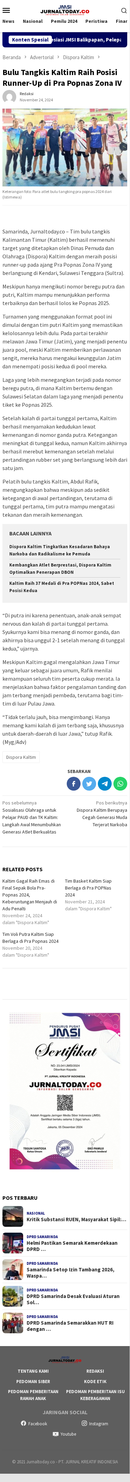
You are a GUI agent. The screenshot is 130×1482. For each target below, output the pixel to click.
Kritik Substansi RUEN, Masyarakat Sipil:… (76, 1219)
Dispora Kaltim (21, 757)
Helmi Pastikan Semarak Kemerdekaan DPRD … (72, 1246)
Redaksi (95, 1371)
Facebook (37, 1424)
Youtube (68, 1434)
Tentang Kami (33, 1371)
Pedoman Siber (33, 1381)
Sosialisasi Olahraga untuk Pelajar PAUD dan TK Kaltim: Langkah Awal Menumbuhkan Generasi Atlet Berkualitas (31, 817)
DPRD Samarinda (42, 1236)
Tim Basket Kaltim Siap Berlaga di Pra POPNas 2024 (88, 888)
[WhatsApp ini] (120, 784)
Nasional (36, 1213)
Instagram (98, 1424)
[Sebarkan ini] (74, 784)
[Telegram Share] (105, 784)
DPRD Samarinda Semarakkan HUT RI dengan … (70, 1326)
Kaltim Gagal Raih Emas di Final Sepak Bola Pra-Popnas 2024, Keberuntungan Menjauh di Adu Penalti (29, 895)
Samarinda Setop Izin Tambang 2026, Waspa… (70, 1273)
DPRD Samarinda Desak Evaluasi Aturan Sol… (73, 1299)
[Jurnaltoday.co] (64, 9)
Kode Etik (95, 1381)
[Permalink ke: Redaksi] (9, 96)
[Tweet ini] (89, 784)
